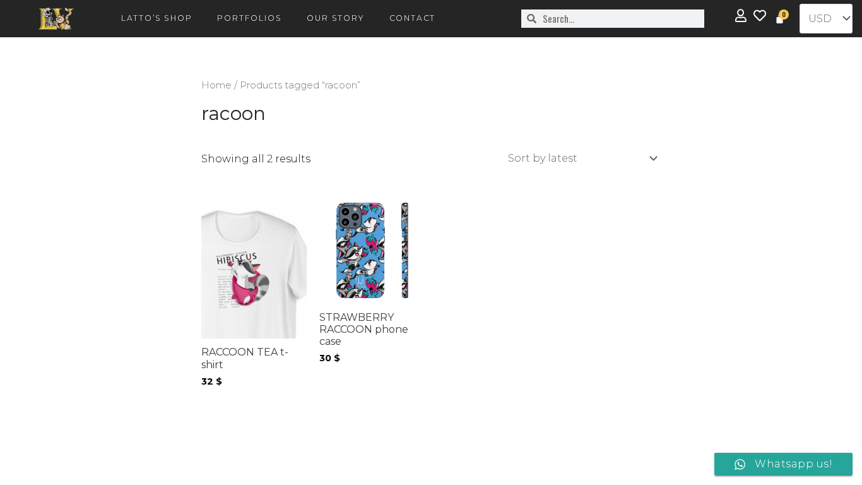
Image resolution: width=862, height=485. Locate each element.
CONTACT (412, 18)
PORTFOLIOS (249, 18)
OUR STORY (335, 18)
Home (216, 85)
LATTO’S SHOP (156, 18)
